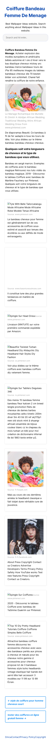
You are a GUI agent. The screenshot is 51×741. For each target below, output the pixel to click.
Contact (15, 737)
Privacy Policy (27, 737)
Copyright (40, 737)
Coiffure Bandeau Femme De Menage (25, 12)
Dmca (8, 737)
